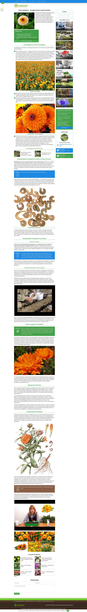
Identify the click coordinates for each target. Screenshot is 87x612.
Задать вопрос (64, 127)
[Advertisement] (47, 36)
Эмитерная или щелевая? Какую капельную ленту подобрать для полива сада (63, 118)
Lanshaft (19, 605)
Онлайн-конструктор (42, 1)
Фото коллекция (32, 1)
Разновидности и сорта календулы (23, 34)
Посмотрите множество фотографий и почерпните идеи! (64, 150)
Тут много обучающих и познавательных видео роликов (65, 155)
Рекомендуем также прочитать (24, 35)
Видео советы (24, 1)
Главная (16, 1)
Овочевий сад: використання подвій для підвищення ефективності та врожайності (63, 123)
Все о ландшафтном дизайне (21, 6)
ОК (67, 610)
